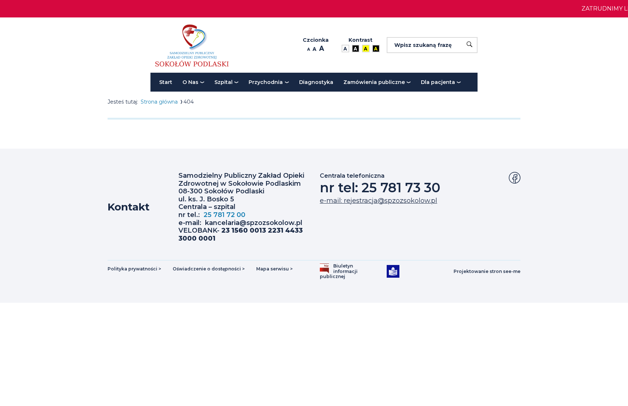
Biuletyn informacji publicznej (341, 271)
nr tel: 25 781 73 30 (380, 188)
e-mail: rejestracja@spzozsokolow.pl (378, 201)
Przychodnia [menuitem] (266, 82)
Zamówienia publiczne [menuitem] (374, 82)
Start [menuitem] (165, 82)
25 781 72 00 (224, 215)
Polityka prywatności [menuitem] (134, 269)
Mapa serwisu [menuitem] (274, 269)
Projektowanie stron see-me (487, 271)
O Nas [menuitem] (190, 82)
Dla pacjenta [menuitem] (438, 82)
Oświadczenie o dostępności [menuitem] (209, 269)
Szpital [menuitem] (223, 82)
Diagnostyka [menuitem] (316, 82)
